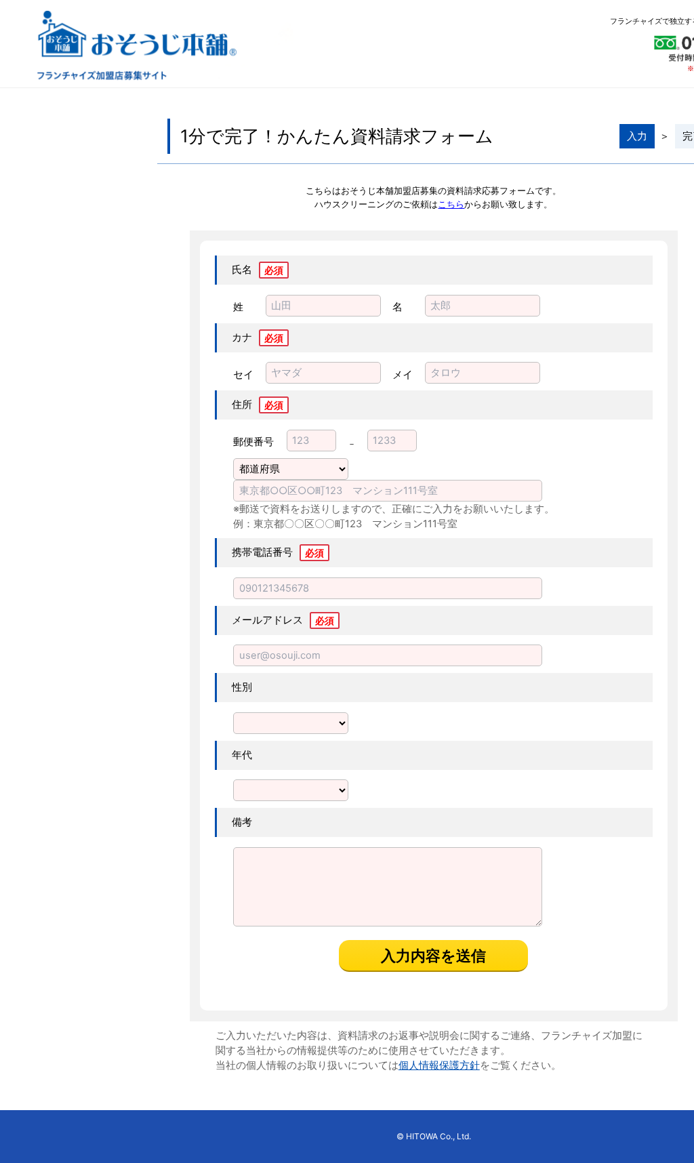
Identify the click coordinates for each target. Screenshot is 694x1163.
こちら (451, 204)
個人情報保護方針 (439, 1065)
